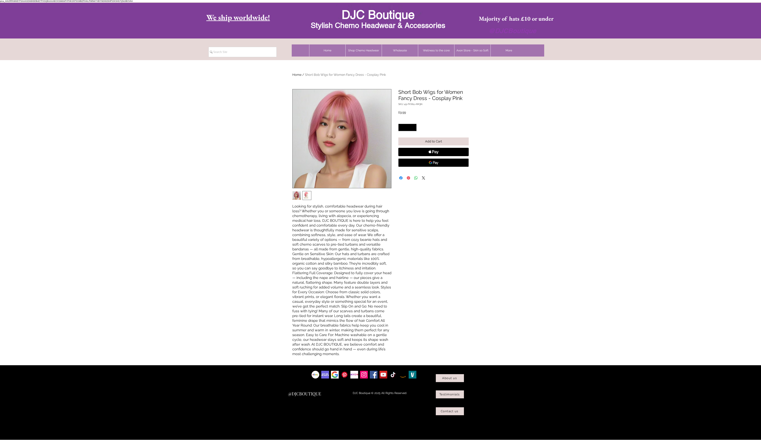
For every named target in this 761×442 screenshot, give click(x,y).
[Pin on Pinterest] (408, 178)
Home (296, 75)
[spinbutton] (407, 127)
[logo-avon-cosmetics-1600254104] (354, 375)
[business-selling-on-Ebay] (315, 375)
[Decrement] (401, 127)
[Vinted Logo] (412, 375)
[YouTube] (383, 375)
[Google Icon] (335, 375)
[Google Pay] (433, 163)
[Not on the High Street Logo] (325, 375)
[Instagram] (364, 375)
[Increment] (413, 127)
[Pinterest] (344, 375)
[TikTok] (393, 375)
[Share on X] (423, 178)
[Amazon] (403, 375)
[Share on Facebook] (401, 178)
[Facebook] (374, 375)
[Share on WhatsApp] (416, 178)
